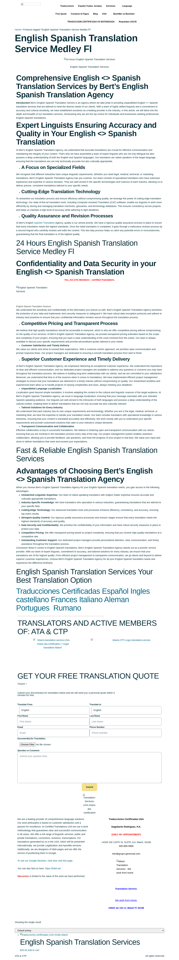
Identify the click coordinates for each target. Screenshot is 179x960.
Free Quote (61, 14)
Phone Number (97, 727)
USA (104, 14)
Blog (95, 14)
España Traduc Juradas (90, 6)
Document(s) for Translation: (31, 738)
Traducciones (67, 6)
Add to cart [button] (33, 950)
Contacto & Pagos (80, 14)
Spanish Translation (44, 223)
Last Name (95, 716)
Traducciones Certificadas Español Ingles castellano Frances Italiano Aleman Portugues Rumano (83, 599)
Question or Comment (28, 750)
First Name (22, 716)
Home (18, 29)
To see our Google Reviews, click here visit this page (44, 860)
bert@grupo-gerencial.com (126, 853)
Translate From (24, 704)
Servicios (110, 6)
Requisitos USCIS (128, 22)
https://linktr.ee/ (53, 868)
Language (127, 6)
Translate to (95, 704)
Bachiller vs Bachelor (124, 14)
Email (20, 727)
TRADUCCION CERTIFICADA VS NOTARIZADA (91, 22)
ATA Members (82, 280)
